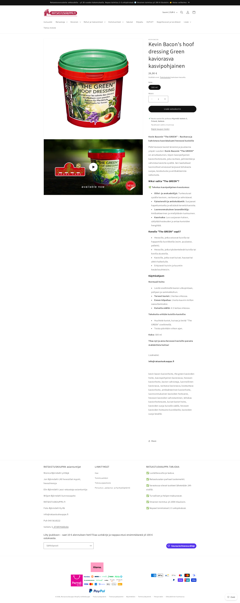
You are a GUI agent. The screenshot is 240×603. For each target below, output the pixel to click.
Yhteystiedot (158, 596)
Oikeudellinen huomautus (175, 596)
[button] (61, 22)
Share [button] (153, 441)
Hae (96, 473)
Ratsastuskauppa (67, 597)
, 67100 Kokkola (60, 526)
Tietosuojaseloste (103, 483)
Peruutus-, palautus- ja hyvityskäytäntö (112, 488)
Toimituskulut (165, 77)
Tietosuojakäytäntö (116, 596)
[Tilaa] (90, 545)
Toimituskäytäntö (144, 596)
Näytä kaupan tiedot (160, 129)
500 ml (154, 87)
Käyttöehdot (130, 596)
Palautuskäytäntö (99, 596)
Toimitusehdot (101, 478)
